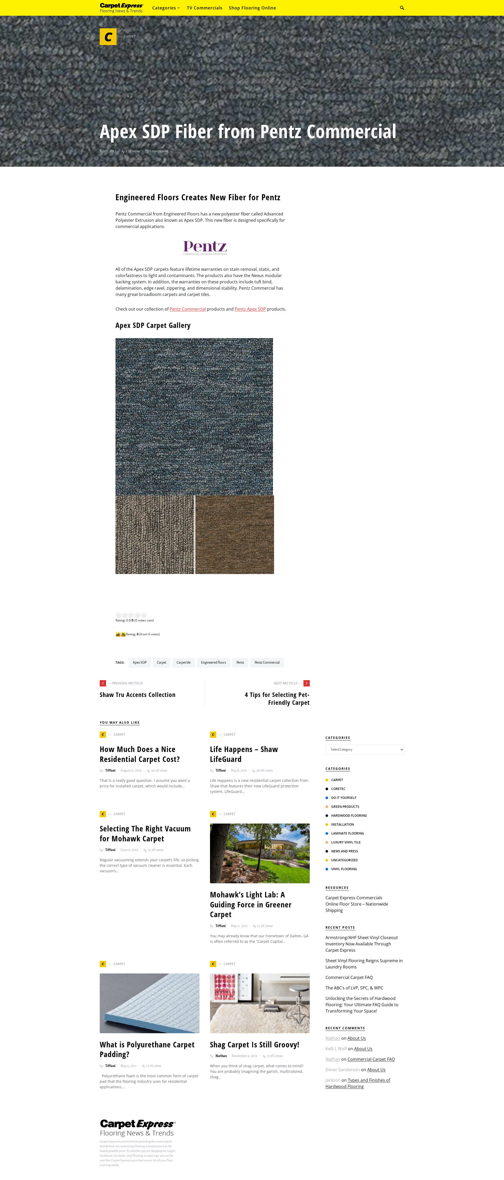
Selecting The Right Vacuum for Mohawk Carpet (145, 833)
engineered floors (213, 662)
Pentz (240, 662)
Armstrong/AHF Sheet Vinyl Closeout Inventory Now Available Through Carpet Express (362, 944)
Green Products (345, 806)
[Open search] (402, 8)
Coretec (338, 789)
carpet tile (184, 662)
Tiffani (110, 770)
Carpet (161, 662)
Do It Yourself (343, 797)
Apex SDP (139, 662)
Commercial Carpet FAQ (349, 977)
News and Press (344, 851)
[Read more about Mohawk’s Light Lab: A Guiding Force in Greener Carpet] (260, 853)
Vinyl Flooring (344, 869)
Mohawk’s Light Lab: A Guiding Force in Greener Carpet (251, 904)
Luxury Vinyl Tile (346, 842)
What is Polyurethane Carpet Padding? (147, 1049)
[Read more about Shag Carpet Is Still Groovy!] (260, 1003)
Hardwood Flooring (349, 815)
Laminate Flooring (347, 833)
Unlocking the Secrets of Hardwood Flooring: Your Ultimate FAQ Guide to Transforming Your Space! (362, 1004)
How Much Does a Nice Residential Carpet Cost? (140, 754)
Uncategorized (344, 860)
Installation (342, 824)
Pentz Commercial (188, 309)
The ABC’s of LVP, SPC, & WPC (354, 988)
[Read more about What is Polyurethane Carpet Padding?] (150, 1003)
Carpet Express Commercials (354, 898)
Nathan (221, 1056)
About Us (357, 1038)
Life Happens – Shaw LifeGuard (244, 754)
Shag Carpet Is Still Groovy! (255, 1044)
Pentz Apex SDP (250, 309)
